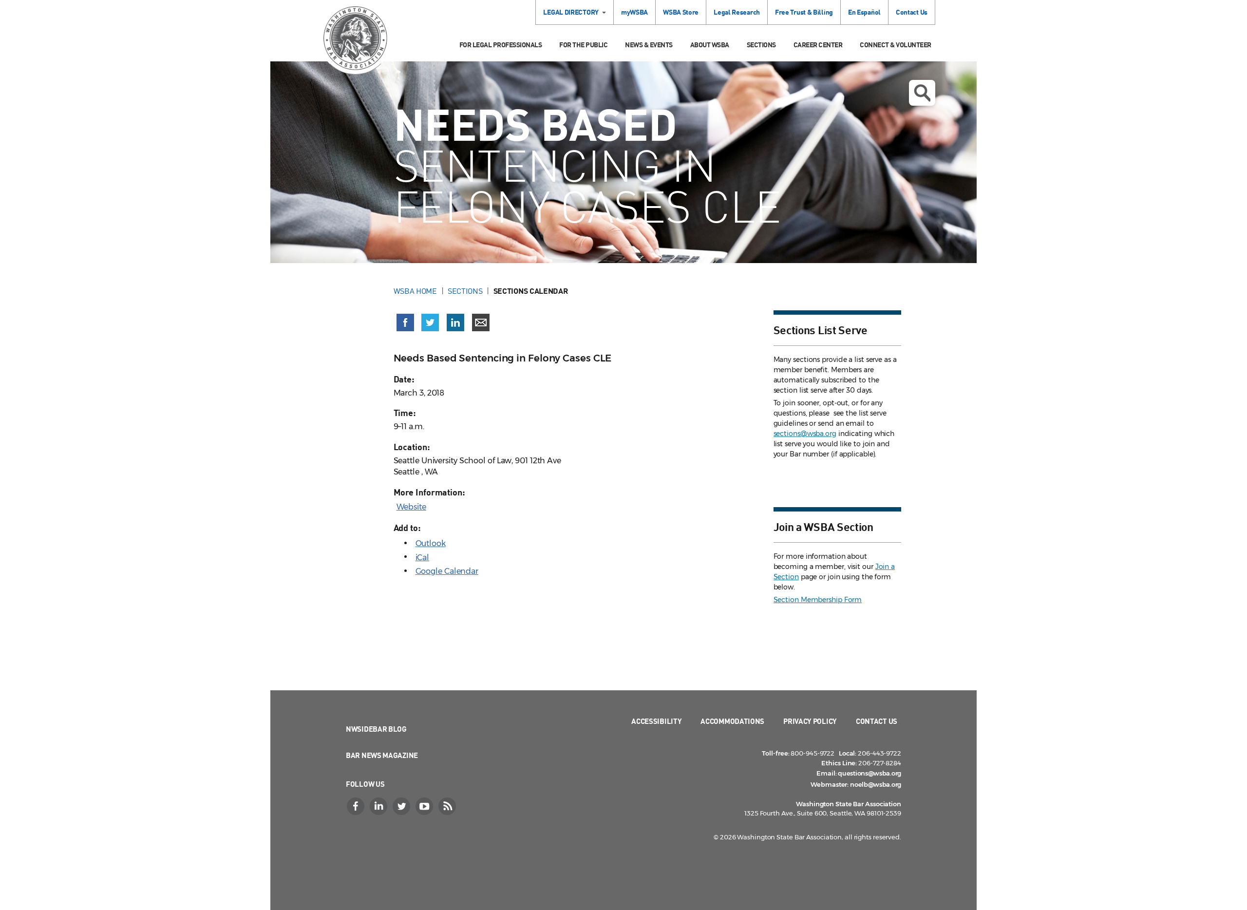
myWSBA (634, 12)
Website (411, 507)
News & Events (649, 44)
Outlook (431, 543)
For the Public (583, 44)
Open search (922, 93)
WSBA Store (681, 12)
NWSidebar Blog (376, 728)
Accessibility (656, 721)
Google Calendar (447, 571)
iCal (423, 557)
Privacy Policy (810, 721)
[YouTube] (425, 806)
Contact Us (911, 12)
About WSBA (709, 44)
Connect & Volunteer (895, 44)
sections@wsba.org (805, 433)
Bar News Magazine (382, 755)
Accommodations (732, 721)
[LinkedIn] (379, 806)
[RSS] (448, 806)
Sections (761, 44)
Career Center (818, 44)
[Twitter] (402, 806)
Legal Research (737, 12)
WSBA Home (415, 291)
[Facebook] (356, 806)
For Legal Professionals (500, 44)
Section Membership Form (818, 599)
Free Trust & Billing (804, 12)
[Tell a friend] (480, 322)
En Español (864, 12)
